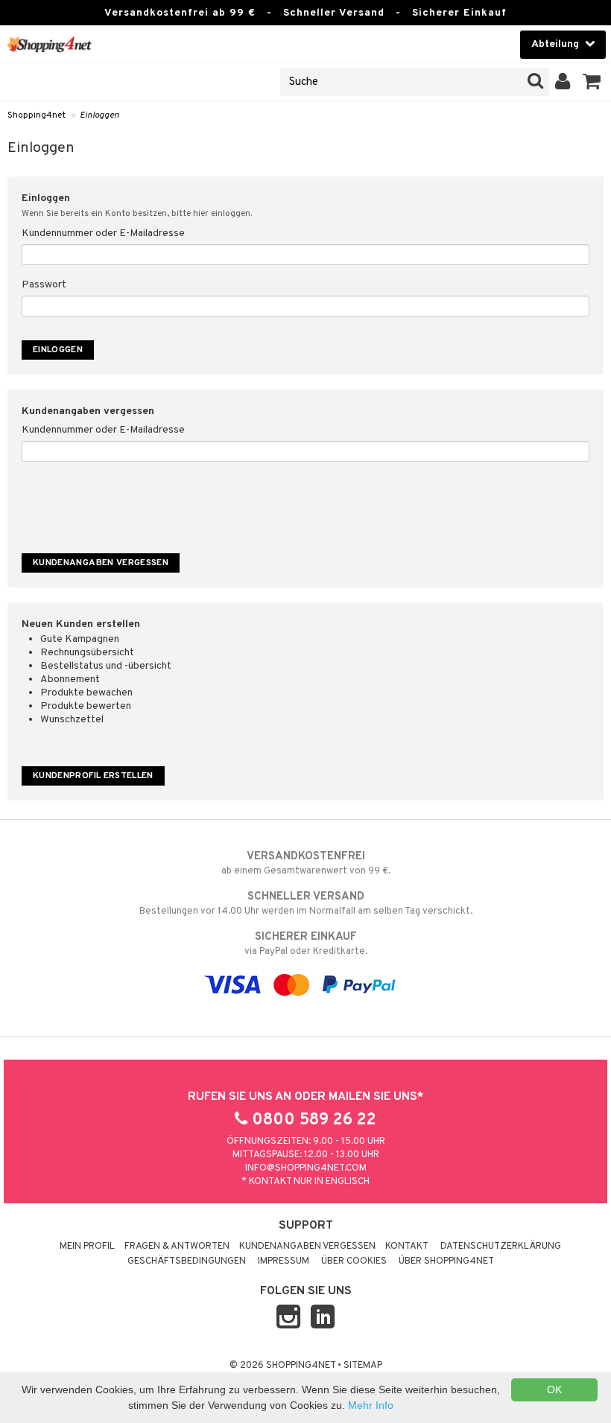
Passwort (44, 284)
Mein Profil (87, 1246)
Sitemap (363, 1366)
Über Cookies (354, 1261)
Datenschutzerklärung (500, 1246)
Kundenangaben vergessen (307, 1246)
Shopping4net (36, 115)
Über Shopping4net (446, 1261)
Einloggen (99, 115)
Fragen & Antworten (176, 1246)
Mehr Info (370, 1405)
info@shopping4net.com (306, 1168)
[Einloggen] (563, 82)
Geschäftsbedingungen (186, 1261)
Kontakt (406, 1246)
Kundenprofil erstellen (93, 776)
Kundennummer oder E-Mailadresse (103, 233)
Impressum (283, 1261)
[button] (592, 82)
